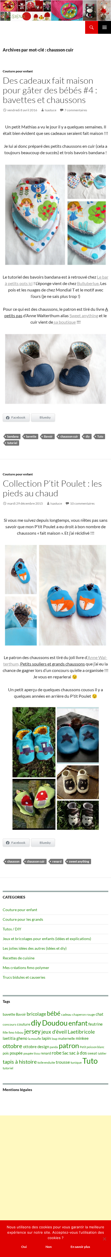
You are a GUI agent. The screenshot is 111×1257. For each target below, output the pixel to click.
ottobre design (36, 1046)
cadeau (66, 1014)
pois (6, 1053)
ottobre (12, 1045)
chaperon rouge (83, 1014)
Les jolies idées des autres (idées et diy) (35, 948)
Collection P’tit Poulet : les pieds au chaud (52, 488)
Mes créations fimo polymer (26, 967)
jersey (32, 1031)
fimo (11, 1032)
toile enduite (46, 1062)
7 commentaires (75, 110)
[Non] (104, 1238)
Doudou (55, 1023)
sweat (92, 1053)
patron (69, 1045)
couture (23, 1024)
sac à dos (78, 1053)
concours (9, 1024)
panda (54, 1047)
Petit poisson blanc (92, 1047)
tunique (76, 1062)
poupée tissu (31, 1053)
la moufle (34, 1038)
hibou (19, 1032)
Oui (24, 1247)
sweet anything (79, 861)
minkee (82, 1038)
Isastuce (50, 110)
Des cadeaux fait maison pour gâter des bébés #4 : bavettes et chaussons (50, 90)
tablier (102, 1053)
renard (56, 861)
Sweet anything (84, 315)
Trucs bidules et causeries (24, 977)
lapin (46, 1038)
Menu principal (104, 27)
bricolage (36, 1014)
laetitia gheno (15, 1038)
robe (56, 1053)
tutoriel (12, 443)
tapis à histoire (20, 1061)
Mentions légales (17, 1089)
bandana (13, 436)
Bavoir (48, 436)
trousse (63, 1061)
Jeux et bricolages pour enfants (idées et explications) (47, 938)
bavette (31, 436)
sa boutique (64, 321)
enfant (78, 1023)
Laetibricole (81, 1032)
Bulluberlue (88, 283)
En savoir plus (80, 1247)
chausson (13, 861)
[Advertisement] (55, 1170)
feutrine (95, 1024)
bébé (53, 1013)
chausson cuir (69, 436)
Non (49, 1247)
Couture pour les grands (23, 919)
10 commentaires (82, 503)
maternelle (66, 1038)
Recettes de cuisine (18, 958)
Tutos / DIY (12, 929)
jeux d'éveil (54, 1032)
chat (99, 1014)
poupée (16, 1053)
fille (5, 1032)
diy (88, 436)
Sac (65, 1052)
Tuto (100, 436)
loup (54, 1038)
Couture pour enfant (18, 71)
